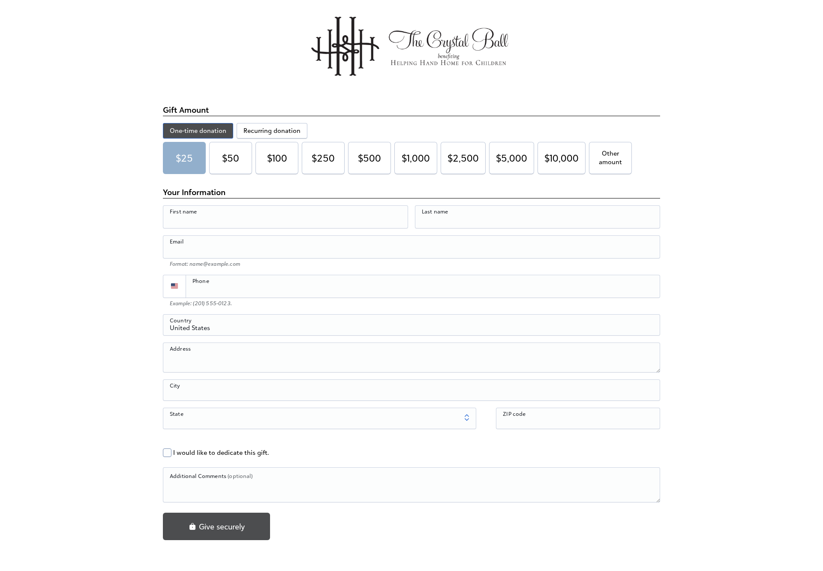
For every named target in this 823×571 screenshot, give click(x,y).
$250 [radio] (323, 158)
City (175, 385)
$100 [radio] (277, 158)
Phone (200, 280)
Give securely (221, 526)
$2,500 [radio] (463, 158)
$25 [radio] (184, 158)
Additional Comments (211, 475)
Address (180, 348)
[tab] (198, 130)
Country (181, 320)
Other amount (610, 157)
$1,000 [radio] (416, 158)
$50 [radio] (230, 158)
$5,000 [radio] (511, 158)
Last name (435, 211)
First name (183, 211)
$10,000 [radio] (561, 158)
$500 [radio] (369, 158)
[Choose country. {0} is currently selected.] (174, 286)
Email (176, 241)
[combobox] (411, 330)
